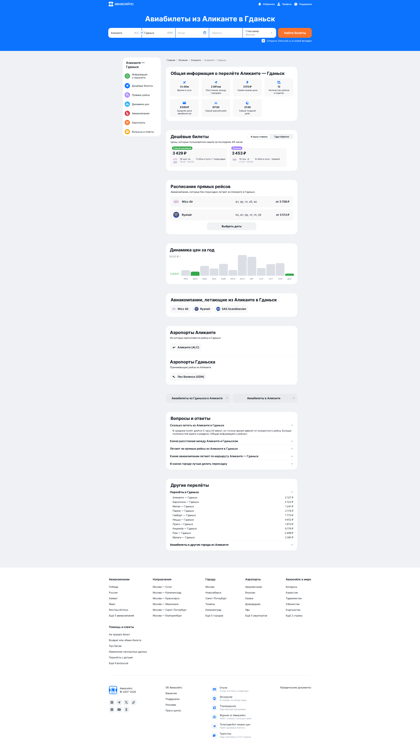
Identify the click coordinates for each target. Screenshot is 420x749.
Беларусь (291, 586)
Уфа (247, 609)
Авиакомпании (119, 579)
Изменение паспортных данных (128, 651)
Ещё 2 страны (294, 615)
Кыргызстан (293, 609)
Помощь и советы (121, 627)
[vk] (112, 702)
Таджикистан (294, 598)
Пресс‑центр (173, 710)
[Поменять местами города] (142, 33)
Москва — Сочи (162, 586)
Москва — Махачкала (165, 604)
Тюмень (210, 604)
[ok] (126, 710)
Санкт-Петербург (216, 598)
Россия (113, 592)
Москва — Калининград (167, 592)
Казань (249, 598)
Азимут (113, 598)
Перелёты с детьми (121, 657)
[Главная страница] (121, 4)
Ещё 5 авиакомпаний (121, 615)
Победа (113, 586)
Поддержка (172, 699)
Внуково (250, 592)
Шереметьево (253, 586)
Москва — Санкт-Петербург (170, 609)
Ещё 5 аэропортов (256, 615)
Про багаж (115, 646)
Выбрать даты (232, 226)
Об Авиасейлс (174, 687)
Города (210, 579)
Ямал (112, 604)
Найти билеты (295, 33)
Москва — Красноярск (166, 598)
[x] (126, 702)
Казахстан (292, 592)
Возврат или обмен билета (125, 640)
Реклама (171, 704)
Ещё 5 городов (214, 615)
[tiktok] (134, 702)
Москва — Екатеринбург (167, 615)
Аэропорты (253, 579)
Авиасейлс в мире (298, 579)
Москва (209, 586)
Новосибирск (213, 592)
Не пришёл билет (119, 634)
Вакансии (171, 693)
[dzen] (112, 710)
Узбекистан (293, 604)
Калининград (213, 609)
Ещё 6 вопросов (118, 663)
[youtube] (119, 710)
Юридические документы (295, 687)
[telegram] (119, 702)
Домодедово (253, 604)
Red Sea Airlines (118, 609)
